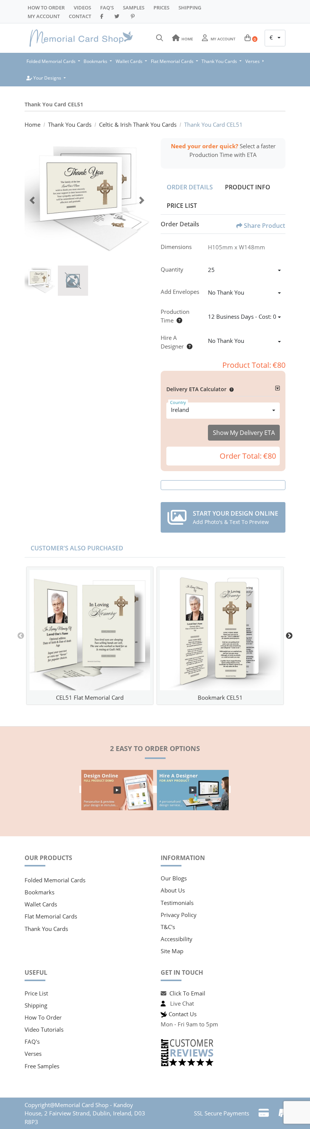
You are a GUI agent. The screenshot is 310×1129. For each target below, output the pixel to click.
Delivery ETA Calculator (196, 389)
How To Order (46, 7)
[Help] (178, 320)
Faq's (107, 7)
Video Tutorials (44, 1029)
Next (289, 636)
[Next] (141, 200)
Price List (182, 205)
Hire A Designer (172, 342)
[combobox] (275, 38)
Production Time (175, 316)
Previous (21, 636)
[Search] (159, 38)
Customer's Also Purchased (77, 548)
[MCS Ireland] (81, 38)
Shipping (189, 7)
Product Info (247, 187)
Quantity (172, 269)
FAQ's (32, 1041)
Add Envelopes (180, 291)
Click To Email (187, 993)
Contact (80, 16)
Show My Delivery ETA (244, 433)
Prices (161, 7)
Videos (82, 7)
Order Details (190, 187)
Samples (133, 7)
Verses (33, 1053)
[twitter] (118, 16)
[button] (230, 389)
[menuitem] (53, 61)
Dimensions (176, 246)
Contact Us (183, 1014)
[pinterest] (134, 16)
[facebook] (102, 16)
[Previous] (32, 200)
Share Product (264, 225)
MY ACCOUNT (44, 16)
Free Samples (42, 1066)
